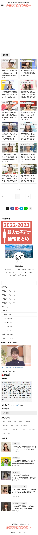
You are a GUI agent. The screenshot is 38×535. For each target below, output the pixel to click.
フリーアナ (23, 429)
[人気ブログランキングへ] (5, 375)
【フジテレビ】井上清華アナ (12, 368)
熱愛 (4, 433)
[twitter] (7, 208)
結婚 (9, 433)
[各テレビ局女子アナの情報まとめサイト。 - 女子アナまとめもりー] (21, 208)
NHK (12, 425)
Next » (19, 189)
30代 (9, 422)
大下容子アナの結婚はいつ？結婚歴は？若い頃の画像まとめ (28, 73)
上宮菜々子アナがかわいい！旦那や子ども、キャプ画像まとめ (9, 136)
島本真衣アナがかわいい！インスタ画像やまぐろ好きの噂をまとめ (28, 136)
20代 (4, 422)
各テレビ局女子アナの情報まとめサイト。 (19, 524)
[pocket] (17, 208)
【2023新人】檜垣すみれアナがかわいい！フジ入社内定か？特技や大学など (24, 492)
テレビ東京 (6, 429)
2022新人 (27, 422)
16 (35, 196)
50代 (20, 422)
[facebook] (12, 208)
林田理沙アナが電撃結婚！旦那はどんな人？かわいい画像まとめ (9, 94)
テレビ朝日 (24, 425)
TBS (17, 425)
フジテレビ (14, 429)
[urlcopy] (30, 208)
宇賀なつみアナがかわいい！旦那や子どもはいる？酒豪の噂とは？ (9, 178)
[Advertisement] (19, 29)
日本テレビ (32, 429)
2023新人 (5, 425)
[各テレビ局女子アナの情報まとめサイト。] (19, 6)
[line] (26, 208)
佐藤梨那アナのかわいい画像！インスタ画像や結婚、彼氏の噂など (28, 94)
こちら (16, 405)
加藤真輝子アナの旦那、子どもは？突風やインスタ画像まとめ (28, 178)
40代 (15, 422)
